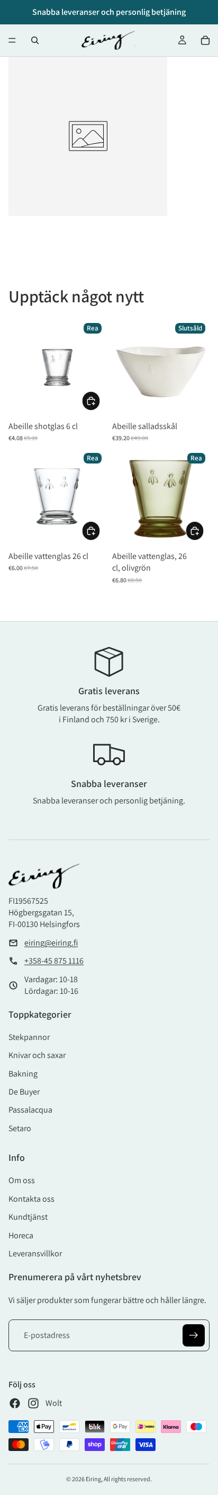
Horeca (20, 1235)
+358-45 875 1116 (54, 960)
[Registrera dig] (194, 1335)
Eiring (93, 1479)
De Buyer (24, 1091)
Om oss (21, 1180)
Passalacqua (30, 1109)
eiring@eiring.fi (51, 942)
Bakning (23, 1073)
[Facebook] (14, 1403)
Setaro (19, 1128)
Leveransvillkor (35, 1253)
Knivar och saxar (37, 1055)
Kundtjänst (28, 1216)
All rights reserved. (128, 1479)
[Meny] (12, 40)
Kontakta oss (31, 1198)
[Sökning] (35, 40)
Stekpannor (29, 1037)
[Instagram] (33, 1403)
